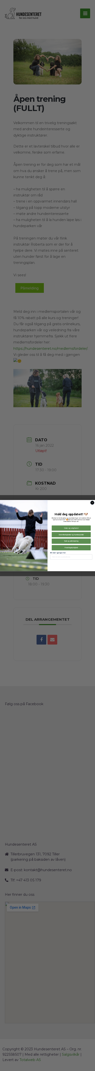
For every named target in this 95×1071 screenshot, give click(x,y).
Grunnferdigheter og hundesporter (71, 534)
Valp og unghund (71, 528)
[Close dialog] (92, 502)
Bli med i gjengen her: (58, 553)
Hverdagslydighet (71, 547)
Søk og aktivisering (71, 541)
